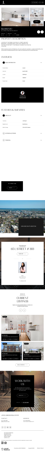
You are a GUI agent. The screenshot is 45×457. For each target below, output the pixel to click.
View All (36, 21)
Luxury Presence (22, 448)
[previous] (20, 310)
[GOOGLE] (10, 427)
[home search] (40, 2)
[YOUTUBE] (8, 427)
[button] (22, 395)
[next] (24, 310)
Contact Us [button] (6, 437)
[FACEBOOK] (2, 427)
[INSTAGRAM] (5, 427)
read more (23, 228)
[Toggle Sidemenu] (42, 2)
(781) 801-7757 (23, 96)
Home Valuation (7, 435)
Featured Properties (8, 432)
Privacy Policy (40, 448)
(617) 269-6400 (34, 2)
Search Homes (7, 436)
